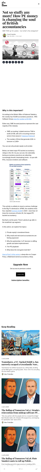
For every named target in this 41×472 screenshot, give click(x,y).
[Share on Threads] (13, 62)
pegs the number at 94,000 (22, 119)
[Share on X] (10, 62)
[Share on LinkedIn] (16, 62)
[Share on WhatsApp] (22, 62)
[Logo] (4, 4)
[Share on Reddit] (19, 62)
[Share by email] (3, 62)
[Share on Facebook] (7, 62)
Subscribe (20, 274)
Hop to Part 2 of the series (11, 254)
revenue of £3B (17, 211)
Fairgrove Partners (28, 136)
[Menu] (38, 4)
